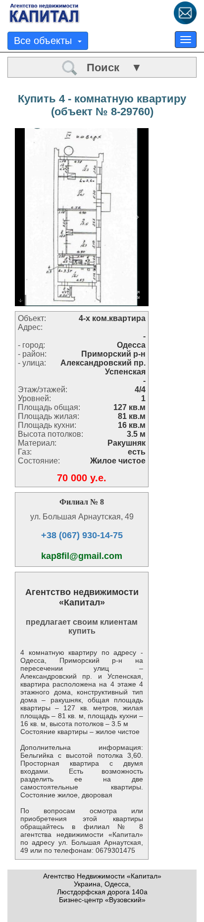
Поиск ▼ (110, 67)
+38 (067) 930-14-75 (82, 535)
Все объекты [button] (46, 40)
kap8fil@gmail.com (81, 556)
